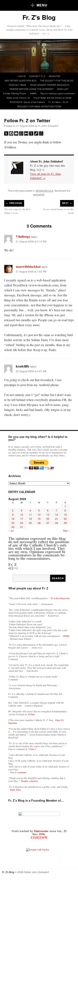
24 (21, 523)
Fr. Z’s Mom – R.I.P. (58, 102)
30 (12, 527)
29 (65, 523)
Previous (14, 203)
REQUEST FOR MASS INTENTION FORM (39, 106)
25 (30, 523)
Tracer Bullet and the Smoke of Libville (52, 97)
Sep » (66, 530)
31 (21, 527)
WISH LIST (62, 89)
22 (65, 518)
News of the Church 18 (18, 97)
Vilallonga (23, 236)
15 (65, 514)
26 (39, 523)
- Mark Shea (14, 789)
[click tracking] (39, 837)
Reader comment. (29, 781)
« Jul (11, 530)
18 (30, 518)
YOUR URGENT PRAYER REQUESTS (49, 84)
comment (21, 772)
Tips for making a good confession (57, 93)
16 (12, 518)
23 (12, 523)
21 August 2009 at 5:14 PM (31, 241)
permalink (38, 194)
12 (39, 514)
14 (56, 514)
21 (56, 518)
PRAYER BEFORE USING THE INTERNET (32, 89)
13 (47, 514)
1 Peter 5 (32, 749)
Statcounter (41, 831)
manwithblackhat (28, 266)
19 (39, 518)
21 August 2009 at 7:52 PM (31, 271)
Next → (67, 203)
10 (21, 514)
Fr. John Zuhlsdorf (48, 125)
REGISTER (54, 76)
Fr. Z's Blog (39, 17)
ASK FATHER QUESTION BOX (20, 80)
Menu (42, 5)
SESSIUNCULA (44, 190)
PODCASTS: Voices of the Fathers (27, 102)
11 (30, 514)
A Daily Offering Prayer (14, 93)
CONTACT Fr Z (37, 76)
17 (21, 518)
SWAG (33, 93)
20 (47, 518)
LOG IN (22, 76)
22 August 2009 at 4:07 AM (31, 371)
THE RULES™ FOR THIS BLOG (56, 80)
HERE (66, 635)
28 (56, 523)
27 (47, 523)
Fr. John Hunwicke (60, 598)
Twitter (31, 714)
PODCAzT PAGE (17, 84)
